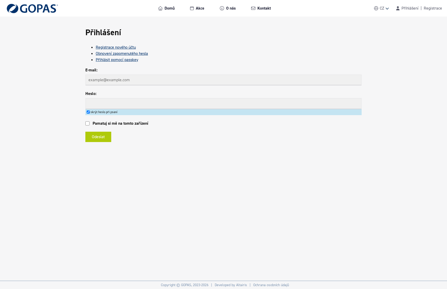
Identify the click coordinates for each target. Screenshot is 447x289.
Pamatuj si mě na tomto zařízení (120, 123)
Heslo (90, 93)
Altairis (241, 285)
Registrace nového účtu (116, 47)
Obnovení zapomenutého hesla (122, 53)
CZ (382, 8)
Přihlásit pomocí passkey (117, 59)
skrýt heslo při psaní (104, 112)
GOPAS (186, 285)
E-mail (90, 70)
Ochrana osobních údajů (271, 285)
